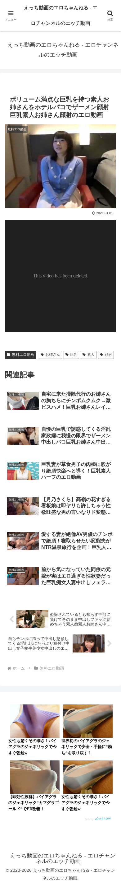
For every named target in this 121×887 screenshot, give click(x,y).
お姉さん (52, 354)
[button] (108, 786)
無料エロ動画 (23, 354)
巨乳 (73, 354)
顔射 (108, 354)
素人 (91, 354)
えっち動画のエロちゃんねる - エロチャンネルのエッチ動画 (60, 15)
